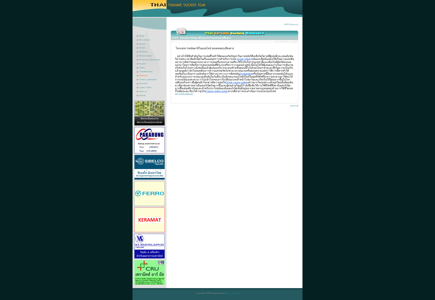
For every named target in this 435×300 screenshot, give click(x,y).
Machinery (143, 52)
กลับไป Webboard (291, 24)
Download (143, 83)
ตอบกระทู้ (294, 106)
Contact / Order (145, 87)
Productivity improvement (149, 60)
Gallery (142, 68)
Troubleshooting (145, 71)
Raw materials (144, 40)
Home (141, 36)
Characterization (145, 56)
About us (142, 91)
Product (142, 48)
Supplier (142, 64)
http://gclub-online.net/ (184, 94)
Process (142, 44)
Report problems (232, 293)
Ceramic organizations (148, 79)
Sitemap (142, 95)
